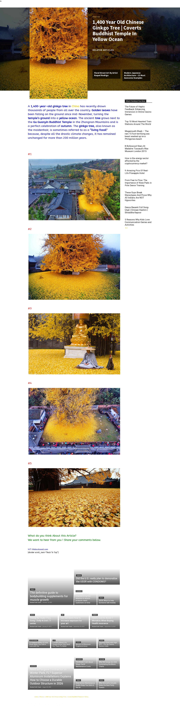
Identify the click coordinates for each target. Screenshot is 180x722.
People (101, 680)
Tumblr (133, 707)
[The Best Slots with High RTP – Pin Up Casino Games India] (109, 639)
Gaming (102, 640)
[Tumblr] (129, 707)
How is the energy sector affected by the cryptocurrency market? (137, 161)
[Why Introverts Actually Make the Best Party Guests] (108, 679)
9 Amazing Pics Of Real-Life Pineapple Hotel (136, 171)
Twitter (143, 707)
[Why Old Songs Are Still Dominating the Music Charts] (108, 658)
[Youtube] (117, 710)
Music (32, 614)
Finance (95, 614)
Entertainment (34, 640)
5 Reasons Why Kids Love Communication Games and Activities (138, 222)
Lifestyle (33, 666)
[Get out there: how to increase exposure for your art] (74, 617)
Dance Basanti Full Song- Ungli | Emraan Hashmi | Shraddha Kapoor (137, 210)
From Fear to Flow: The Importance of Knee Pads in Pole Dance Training (138, 183)
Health (32, 589)
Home (36, 697)
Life (54, 640)
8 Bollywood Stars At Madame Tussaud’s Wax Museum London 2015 (136, 148)
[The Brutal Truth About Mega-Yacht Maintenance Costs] (85, 658)
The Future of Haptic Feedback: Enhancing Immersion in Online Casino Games (138, 110)
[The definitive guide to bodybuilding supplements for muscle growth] (51, 581)
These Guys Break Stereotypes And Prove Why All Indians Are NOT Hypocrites (138, 196)
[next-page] (127, 228)
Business (79, 591)
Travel (78, 680)
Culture (102, 659)
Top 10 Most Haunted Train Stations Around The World (138, 122)
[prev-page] (125, 228)
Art (63, 614)
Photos (96, 17)
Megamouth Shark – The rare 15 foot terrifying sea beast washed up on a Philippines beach (137, 135)
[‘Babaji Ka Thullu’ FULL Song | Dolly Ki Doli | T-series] (43, 617)
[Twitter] (139, 707)
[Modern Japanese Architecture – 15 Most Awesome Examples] (136, 61)
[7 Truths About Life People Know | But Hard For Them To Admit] (62, 639)
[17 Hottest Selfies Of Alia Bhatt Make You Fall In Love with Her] (39, 639)
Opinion (79, 575)
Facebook (123, 707)
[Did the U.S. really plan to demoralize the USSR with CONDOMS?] (97, 571)
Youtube (122, 710)
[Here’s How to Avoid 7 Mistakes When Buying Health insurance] (105, 617)
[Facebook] (117, 707)
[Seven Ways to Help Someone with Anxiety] (108, 595)
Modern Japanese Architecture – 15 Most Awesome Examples (134, 75)
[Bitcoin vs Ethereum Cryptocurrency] (85, 639)
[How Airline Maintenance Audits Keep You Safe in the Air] (85, 679)
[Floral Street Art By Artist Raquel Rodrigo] (106, 61)
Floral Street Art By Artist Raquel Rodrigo (106, 74)
